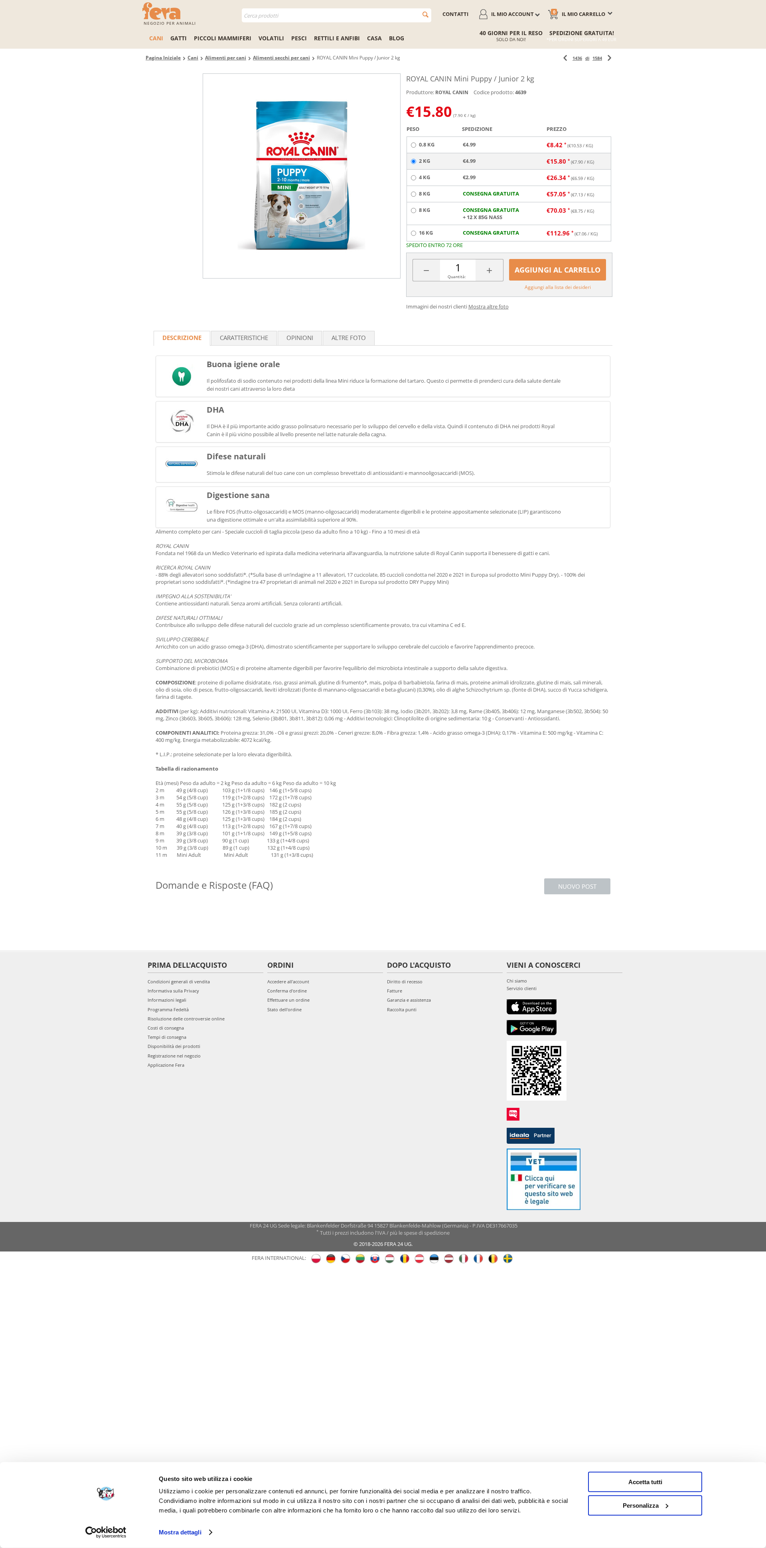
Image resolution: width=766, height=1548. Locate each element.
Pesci (299, 38)
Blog (396, 38)
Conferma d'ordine (287, 991)
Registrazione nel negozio (174, 1056)
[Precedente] (565, 58)
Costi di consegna (166, 1028)
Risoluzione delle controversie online (186, 1019)
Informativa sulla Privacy (173, 991)
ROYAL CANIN (451, 92)
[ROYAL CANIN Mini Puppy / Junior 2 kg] (301, 176)
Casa (374, 38)
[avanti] (609, 58)
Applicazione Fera (166, 1065)
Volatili (271, 38)
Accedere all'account (288, 982)
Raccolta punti (402, 1009)
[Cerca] (425, 14)
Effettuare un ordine (288, 1000)
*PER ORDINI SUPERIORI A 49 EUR (581, 39)
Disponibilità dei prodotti (174, 1046)
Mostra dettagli (180, 1532)
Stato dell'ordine (284, 1009)
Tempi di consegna (167, 1037)
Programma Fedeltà (168, 1009)
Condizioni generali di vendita (179, 982)
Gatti (178, 38)
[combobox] (336, 15)
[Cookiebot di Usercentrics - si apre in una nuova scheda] (106, 1532)
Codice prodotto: (494, 92)
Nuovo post (577, 886)
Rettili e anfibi (337, 38)
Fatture (394, 991)
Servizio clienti (522, 988)
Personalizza (641, 1505)
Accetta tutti (645, 1482)
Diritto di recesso (404, 982)
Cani (156, 38)
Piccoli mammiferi (222, 38)
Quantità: (457, 276)
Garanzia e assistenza (409, 1000)
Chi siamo (517, 981)
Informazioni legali (167, 1000)
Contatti (455, 14)
